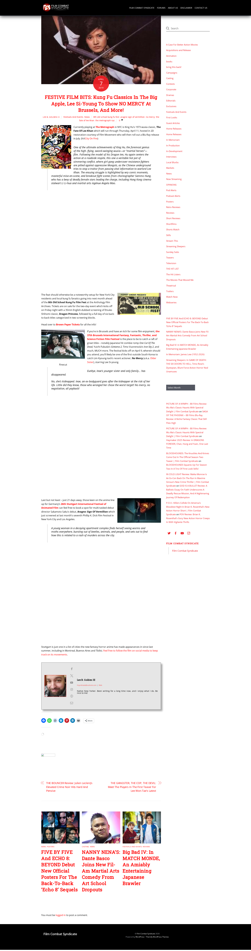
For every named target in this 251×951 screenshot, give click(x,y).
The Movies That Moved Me (179, 279)
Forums (161, 7)
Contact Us (201, 7)
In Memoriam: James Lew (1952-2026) (185, 354)
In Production (173, 145)
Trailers (170, 291)
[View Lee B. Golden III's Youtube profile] (71, 682)
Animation (171, 55)
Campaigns (171, 72)
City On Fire (91, 138)
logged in (61, 915)
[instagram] (189, 532)
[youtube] (182, 532)
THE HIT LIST (172, 268)
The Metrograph (105, 127)
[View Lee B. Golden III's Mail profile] (71, 702)
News (87, 117)
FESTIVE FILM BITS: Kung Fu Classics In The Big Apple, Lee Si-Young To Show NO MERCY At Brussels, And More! (101, 103)
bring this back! (173, 67)
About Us (173, 7)
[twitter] (169, 532)
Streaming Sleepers (175, 246)
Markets (170, 167)
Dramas (170, 95)
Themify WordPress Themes (157, 937)
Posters (50, 846)
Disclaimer (186, 7)
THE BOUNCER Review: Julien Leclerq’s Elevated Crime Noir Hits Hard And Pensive (69, 786)
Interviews (171, 156)
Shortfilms (171, 223)
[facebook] (176, 532)
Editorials (170, 100)
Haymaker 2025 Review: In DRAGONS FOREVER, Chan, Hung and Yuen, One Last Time (187, 444)
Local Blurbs (172, 162)
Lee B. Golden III (51, 117)
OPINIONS (171, 184)
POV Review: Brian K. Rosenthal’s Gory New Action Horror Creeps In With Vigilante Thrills (188, 518)
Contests (170, 83)
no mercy (150, 117)
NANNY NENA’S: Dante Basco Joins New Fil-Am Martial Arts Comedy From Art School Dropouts (101, 871)
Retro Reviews (173, 207)
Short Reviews (173, 218)
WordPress (140, 937)
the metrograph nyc (105, 120)
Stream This (172, 240)
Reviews (146, 846)
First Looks (171, 117)
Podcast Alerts (173, 195)
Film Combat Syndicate (141, 7)
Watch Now (172, 296)
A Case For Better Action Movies (182, 44)
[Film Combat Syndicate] (55, 11)
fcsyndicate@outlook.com (86, 685)
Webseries (171, 302)
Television (171, 263)
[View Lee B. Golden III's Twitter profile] (71, 675)
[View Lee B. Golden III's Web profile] (71, 696)
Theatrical (171, 285)
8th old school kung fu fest (106, 117)
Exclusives (171, 106)
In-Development (174, 151)
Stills (168, 235)
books (169, 61)
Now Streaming (174, 179)
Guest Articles (173, 123)
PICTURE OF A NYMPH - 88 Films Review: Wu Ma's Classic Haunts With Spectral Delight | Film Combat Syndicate (186, 407)
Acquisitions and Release (178, 50)
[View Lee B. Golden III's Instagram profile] (71, 689)
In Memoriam (173, 139)
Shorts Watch (172, 229)
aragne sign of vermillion (132, 117)
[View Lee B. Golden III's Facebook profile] (71, 668)
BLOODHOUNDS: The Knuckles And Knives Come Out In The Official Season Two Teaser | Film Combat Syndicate (187, 457)
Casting (85, 846)
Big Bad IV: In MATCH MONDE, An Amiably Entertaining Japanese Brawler (141, 867)
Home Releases (173, 128)
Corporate (171, 89)
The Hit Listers (173, 274)
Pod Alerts (171, 190)
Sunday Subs (172, 252)
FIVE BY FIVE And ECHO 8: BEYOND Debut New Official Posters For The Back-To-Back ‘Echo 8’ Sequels (59, 871)
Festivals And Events (73, 117)
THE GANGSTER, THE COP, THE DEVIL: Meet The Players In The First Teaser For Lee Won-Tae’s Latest (132, 786)
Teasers (170, 257)
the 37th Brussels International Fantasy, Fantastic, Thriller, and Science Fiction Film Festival (123, 335)
